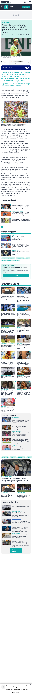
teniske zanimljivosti (8, 258)
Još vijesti (14, 550)
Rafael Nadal (20, 258)
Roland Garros (6, 260)
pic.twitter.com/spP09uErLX (10, 161)
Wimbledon (16, 260)
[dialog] (16, 689)
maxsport (5, 457)
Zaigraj (16, 275)
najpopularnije (10, 502)
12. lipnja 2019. (19, 163)
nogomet (13, 457)
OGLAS (16, 15)
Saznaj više (16, 693)
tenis (27, 258)
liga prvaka (21, 457)
